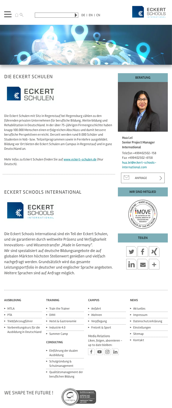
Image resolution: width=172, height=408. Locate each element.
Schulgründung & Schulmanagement (61, 363)
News (134, 300)
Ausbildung (12, 300)
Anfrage (141, 178)
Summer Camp (58, 334)
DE (83, 15)
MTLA (10, 308)
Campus (93, 300)
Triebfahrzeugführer (20, 321)
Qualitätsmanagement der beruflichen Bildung (66, 374)
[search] (76, 15)
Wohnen (96, 315)
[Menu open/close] (8, 13)
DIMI (52, 315)
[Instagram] (107, 351)
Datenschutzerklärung (147, 321)
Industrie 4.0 (57, 327)
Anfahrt (96, 308)
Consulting (54, 342)
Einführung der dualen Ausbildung (63, 353)
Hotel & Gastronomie (62, 321)
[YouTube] (99, 351)
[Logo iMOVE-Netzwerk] (143, 213)
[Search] (21, 15)
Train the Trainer (59, 308)
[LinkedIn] (115, 351)
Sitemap (138, 334)
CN (98, 15)
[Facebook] (91, 351)
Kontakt (138, 340)
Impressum (140, 315)
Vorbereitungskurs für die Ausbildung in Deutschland (24, 330)
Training (52, 300)
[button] (131, 252)
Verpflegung (99, 321)
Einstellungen (142, 327)
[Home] (16, 15)
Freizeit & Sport (101, 327)
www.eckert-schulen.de (80, 159)
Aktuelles (139, 308)
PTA (9, 315)
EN (91, 15)
